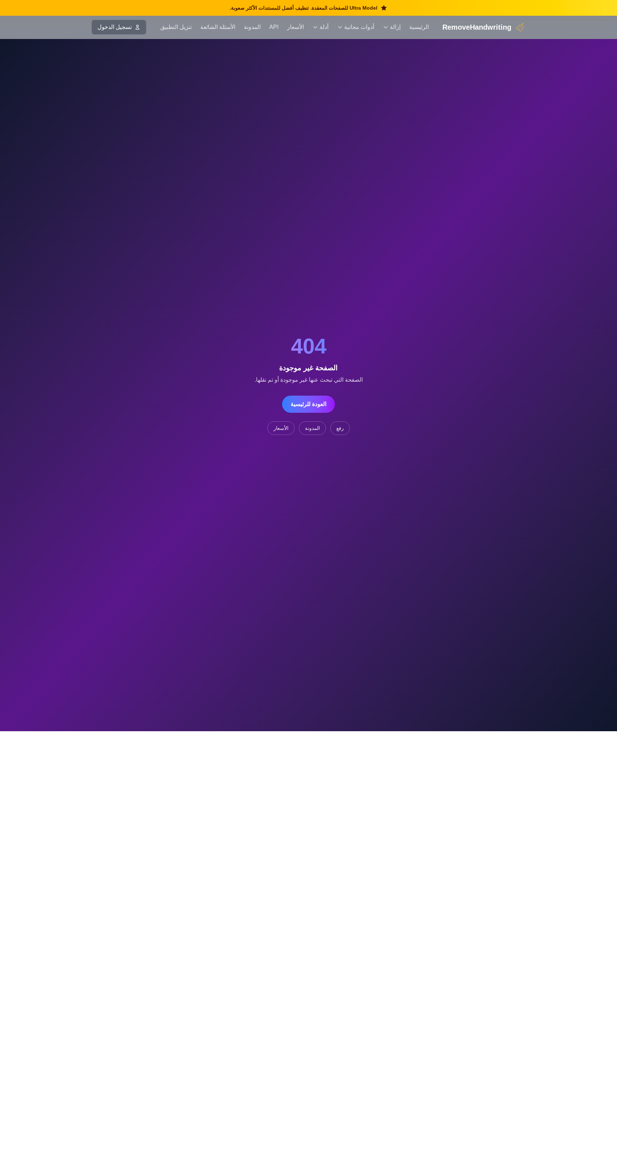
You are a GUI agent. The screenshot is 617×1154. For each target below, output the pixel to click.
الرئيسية (419, 27)
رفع (340, 428)
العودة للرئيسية (308, 404)
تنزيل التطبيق (176, 27)
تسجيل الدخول (114, 27)
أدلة (324, 27)
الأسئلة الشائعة (217, 27)
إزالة (395, 27)
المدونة (252, 27)
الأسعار (295, 27)
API (274, 27)
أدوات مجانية (359, 27)
